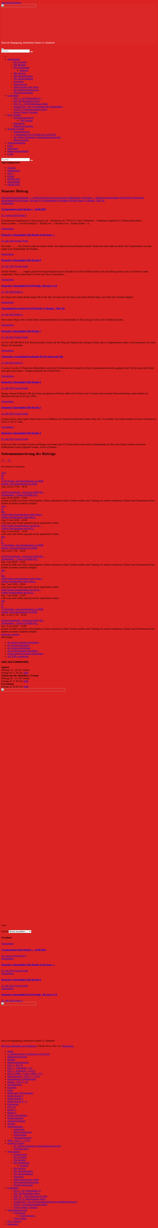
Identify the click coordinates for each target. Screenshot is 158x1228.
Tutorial (11, 1123)
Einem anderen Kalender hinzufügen (25, 653)
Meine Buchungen (23, 1132)
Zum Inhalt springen (11, 2)
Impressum (12, 148)
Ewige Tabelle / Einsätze (26, 112)
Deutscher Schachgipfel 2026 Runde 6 (21, 382)
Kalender (11, 1087)
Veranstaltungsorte (22, 1137)
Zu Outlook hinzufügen (18, 648)
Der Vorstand (20, 62)
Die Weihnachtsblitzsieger (26, 90)
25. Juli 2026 (8, 241)
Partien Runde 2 (15, 1096)
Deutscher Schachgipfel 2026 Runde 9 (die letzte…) (28, 235)
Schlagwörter (20, 1135)
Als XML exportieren (17, 656)
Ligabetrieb (13, 95)
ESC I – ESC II (15, 1065)
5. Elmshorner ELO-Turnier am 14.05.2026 (35, 134)
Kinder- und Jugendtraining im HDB (19, 484)
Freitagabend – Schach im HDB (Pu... (19, 495)
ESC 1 (10, 173)
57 (9, 460)
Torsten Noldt (21, 241)
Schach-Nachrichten (17, 1115)
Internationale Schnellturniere (21, 1079)
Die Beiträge (20, 64)
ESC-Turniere (14, 115)
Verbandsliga (13, 170)
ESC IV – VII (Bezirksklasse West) (31, 104)
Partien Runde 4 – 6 (17, 1101)
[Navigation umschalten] (2, 48)
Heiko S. (22, 215)
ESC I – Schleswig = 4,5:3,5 (21, 1070)
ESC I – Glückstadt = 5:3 (19, 1068)
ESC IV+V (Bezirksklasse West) (30, 1199)
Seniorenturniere (22, 131)
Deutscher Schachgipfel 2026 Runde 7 (21, 331)
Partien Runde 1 (27, 1215)
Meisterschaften (21, 140)
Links (10, 145)
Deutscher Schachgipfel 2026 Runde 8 (21, 260)
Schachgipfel (13, 181)
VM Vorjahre (26, 120)
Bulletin (11, 1059)
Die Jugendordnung (23, 76)
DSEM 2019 (13, 184)
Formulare (19, 81)
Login (10, 154)
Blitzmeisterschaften (23, 126)
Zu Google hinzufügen (18, 645)
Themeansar (67, 1046)
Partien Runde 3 (15, 1098)
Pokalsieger (19, 123)
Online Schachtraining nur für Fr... (18, 528)
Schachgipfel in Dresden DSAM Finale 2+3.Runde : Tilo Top (33, 308)
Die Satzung (20, 73)
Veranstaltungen (15, 1126)
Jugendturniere (14, 1084)
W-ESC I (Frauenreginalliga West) (30, 109)
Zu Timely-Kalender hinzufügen (23, 642)
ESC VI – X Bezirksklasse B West (30, 1196)
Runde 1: (11, 1109)
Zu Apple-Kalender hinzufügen (22, 650)
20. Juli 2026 (8, 439)
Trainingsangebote (16, 143)
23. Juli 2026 (8, 337)
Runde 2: (11, 1112)
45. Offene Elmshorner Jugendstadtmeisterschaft (37, 137)
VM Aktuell (19, 1213)
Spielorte (24, 70)
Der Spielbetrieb (21, 67)
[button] (7, 637)
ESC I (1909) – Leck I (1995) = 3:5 (24, 1073)
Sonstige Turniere (16, 129)
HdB (26, 672)
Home (10, 1051)
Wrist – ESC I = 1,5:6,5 (18, 1140)
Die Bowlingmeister (23, 92)
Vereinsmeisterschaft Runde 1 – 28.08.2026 (23, 209)
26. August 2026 (9, 215)
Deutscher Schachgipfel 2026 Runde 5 (21, 407)
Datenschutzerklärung (18, 151)
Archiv (4, 931)
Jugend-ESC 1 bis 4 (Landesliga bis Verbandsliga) (38, 106)
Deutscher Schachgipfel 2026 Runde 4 (21, 433)
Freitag (10, 176)
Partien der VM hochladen (20, 1093)
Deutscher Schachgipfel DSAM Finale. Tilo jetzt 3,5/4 (29, 285)
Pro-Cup (11, 1107)
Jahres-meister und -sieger (26, 87)
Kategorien (19, 1129)
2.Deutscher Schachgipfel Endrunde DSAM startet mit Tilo (32, 356)
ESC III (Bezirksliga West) (27, 101)
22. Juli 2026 (8, 388)
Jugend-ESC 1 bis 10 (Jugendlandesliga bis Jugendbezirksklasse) (45, 1201)
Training (11, 167)
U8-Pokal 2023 (21, 1148)
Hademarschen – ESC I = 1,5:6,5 (23, 1076)
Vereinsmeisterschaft (23, 117)
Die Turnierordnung (23, 78)
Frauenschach (20, 84)
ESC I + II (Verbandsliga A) (27, 98)
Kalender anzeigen (10, 634)
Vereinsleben (13, 59)
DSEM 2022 (13, 179)
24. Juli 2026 (8, 314)
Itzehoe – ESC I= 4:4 (17, 1082)
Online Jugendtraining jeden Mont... (18, 517)
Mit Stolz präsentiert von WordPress (19, 1046)
